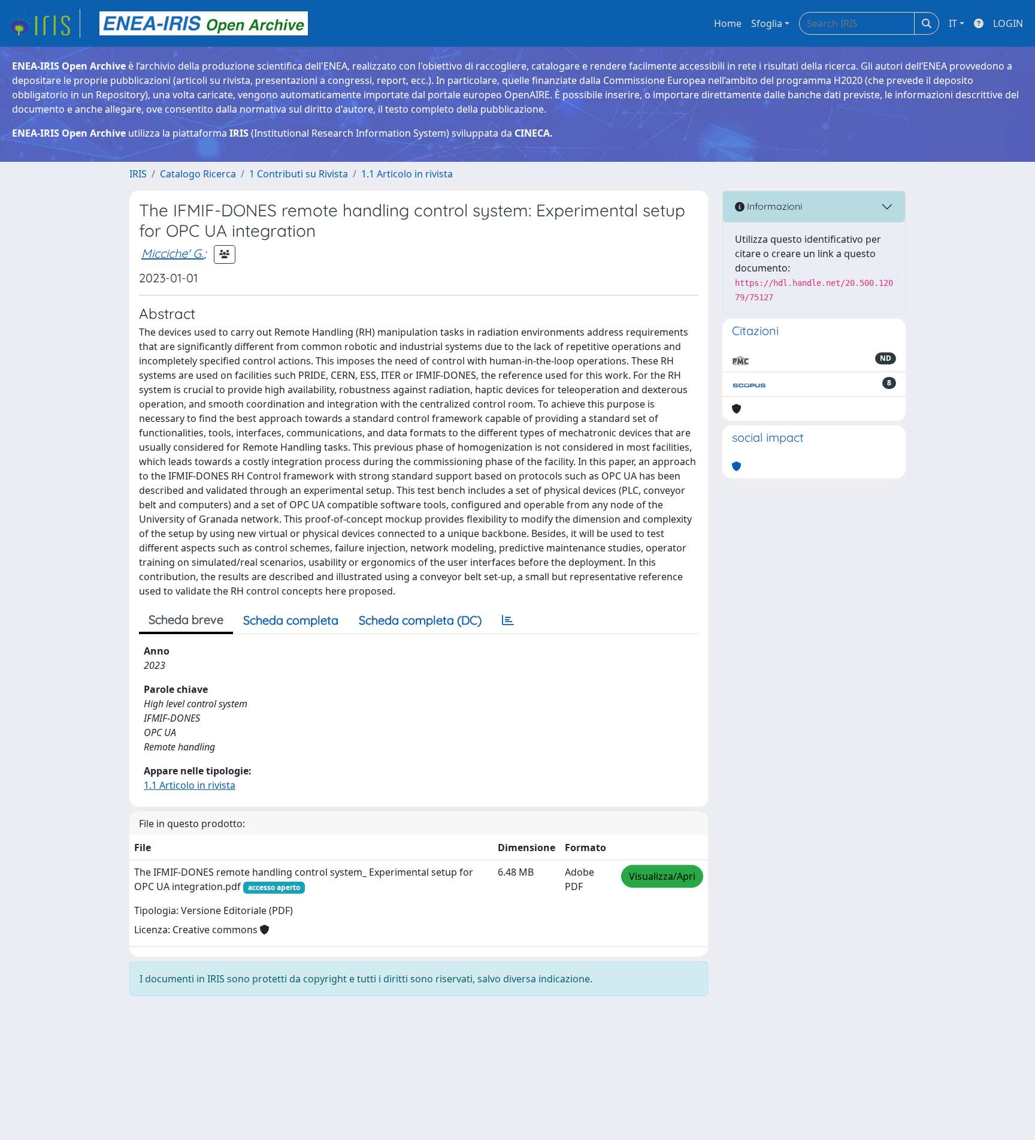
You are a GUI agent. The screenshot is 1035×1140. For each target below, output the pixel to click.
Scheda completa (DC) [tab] (420, 620)
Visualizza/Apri (662, 876)
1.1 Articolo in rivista (407, 173)
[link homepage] (43, 23)
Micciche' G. (172, 253)
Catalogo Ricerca (198, 173)
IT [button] (953, 23)
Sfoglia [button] (766, 23)
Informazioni (773, 206)
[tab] (508, 620)
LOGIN (1008, 23)
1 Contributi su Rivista (298, 173)
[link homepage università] (203, 23)
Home (728, 23)
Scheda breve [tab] (186, 619)
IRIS (138, 173)
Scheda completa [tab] (290, 620)
